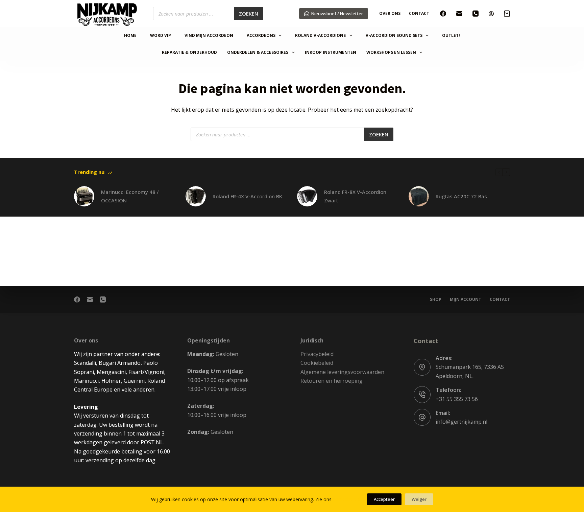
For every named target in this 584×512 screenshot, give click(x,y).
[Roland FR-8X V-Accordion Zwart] (307, 196)
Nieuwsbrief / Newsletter (337, 13)
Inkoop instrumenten (330, 52)
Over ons (389, 13)
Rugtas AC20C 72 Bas (461, 196)
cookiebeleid (346, 499)
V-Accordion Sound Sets (394, 35)
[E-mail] (459, 13)
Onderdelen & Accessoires (257, 52)
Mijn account (465, 299)
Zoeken (248, 13)
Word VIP (160, 35)
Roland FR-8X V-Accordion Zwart (355, 196)
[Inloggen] (491, 13)
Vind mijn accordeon (209, 35)
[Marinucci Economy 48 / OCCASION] (84, 196)
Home (130, 35)
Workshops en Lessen (391, 52)
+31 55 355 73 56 (457, 399)
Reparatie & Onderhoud (189, 52)
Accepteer (384, 499)
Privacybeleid (317, 354)
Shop (435, 299)
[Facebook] (443, 13)
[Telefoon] (475, 13)
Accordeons (261, 35)
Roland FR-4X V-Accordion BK (247, 196)
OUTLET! (451, 35)
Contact (419, 13)
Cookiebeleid (316, 362)
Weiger (419, 499)
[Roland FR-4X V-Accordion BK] (196, 196)
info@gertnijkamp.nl (461, 421)
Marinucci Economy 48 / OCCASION (130, 196)
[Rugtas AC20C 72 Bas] (419, 196)
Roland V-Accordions (320, 35)
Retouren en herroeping (331, 380)
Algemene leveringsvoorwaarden (342, 372)
